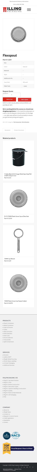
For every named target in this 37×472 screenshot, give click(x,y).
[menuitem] (19, 1)
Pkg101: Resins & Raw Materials (12, 393)
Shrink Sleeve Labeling (10, 361)
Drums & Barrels (8, 337)
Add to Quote (24, 99)
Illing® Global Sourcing (10, 359)
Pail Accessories (17, 122)
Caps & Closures (8, 327)
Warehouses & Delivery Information (19, 1)
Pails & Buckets (25, 122)
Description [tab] (7, 130)
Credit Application (9, 418)
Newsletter (7, 420)
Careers (6, 422)
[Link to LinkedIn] (24, 467)
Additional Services (9, 365)
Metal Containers (8, 325)
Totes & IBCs (7, 340)
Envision (6, 355)
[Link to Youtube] (27, 467)
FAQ (5, 397)
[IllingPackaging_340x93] (15, 9)
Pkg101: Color (7, 382)
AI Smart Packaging (9, 363)
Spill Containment (9, 342)
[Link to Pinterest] (30, 467)
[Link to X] (21, 467)
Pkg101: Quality (8, 390)
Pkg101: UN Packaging (10, 395)
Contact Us (7, 414)
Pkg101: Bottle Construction (11, 384)
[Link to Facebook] (18, 467)
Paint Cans (7, 335)
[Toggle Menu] (29, 10)
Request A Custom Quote (11, 416)
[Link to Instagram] (32, 467)
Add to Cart (9, 99)
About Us (6, 410)
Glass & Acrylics (8, 331)
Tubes (5, 329)
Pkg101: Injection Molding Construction (15, 388)
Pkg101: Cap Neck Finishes (11, 380)
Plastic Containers (9, 323)
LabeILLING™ (7, 357)
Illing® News (7, 412)
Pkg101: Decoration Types (11, 386)
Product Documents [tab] (19, 130)
